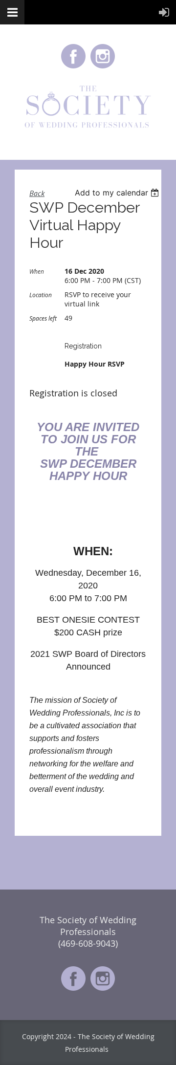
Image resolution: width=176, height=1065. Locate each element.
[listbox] (118, 192)
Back (36, 193)
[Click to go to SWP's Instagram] (102, 67)
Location (40, 295)
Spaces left (43, 318)
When (36, 271)
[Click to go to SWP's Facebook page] (73, 67)
